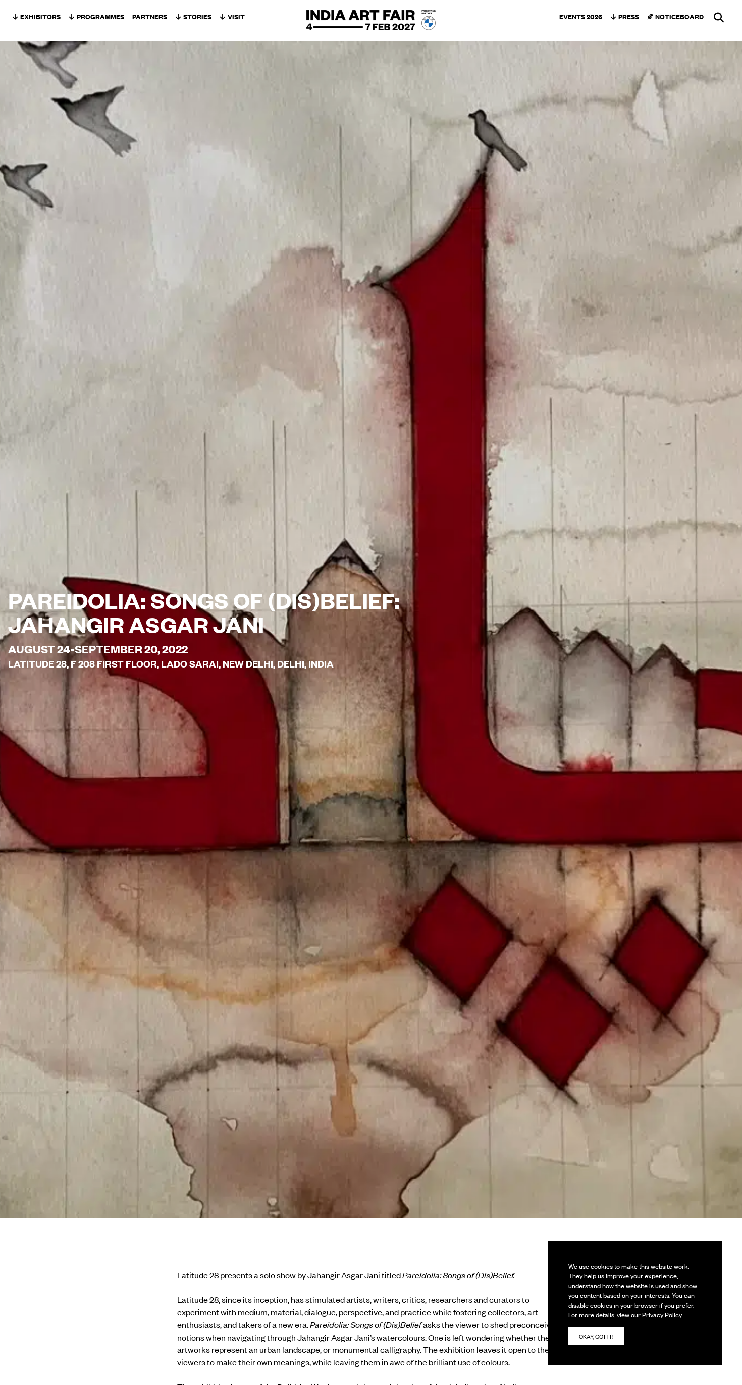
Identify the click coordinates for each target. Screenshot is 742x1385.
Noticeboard (679, 16)
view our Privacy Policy (649, 1314)
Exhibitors (40, 16)
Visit (236, 16)
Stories (197, 16)
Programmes (100, 16)
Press (628, 16)
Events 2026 (580, 16)
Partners (149, 16)
